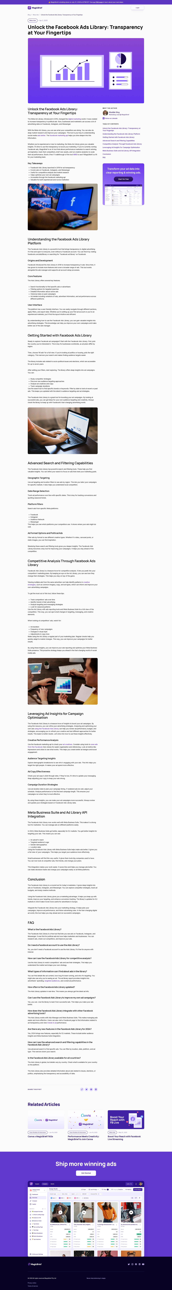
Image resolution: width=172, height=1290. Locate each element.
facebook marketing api (58, 135)
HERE (75, 154)
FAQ (104, 157)
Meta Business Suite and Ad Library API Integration (121, 151)
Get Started (86, 1173)
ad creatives (67, 744)
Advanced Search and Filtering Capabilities (119, 141)
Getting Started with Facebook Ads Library (118, 137)
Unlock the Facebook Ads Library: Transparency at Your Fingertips (62, 15)
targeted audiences (52, 981)
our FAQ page (98, 2)
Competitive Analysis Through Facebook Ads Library (122, 144)
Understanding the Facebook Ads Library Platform (121, 134)
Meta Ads (36, 15)
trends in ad (51, 1023)
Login (137, 7)
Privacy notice (32, 1283)
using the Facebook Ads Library (46, 729)
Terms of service (33, 1286)
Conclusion (107, 154)
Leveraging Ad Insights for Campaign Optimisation (121, 147)
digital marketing (74, 119)
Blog (29, 15)
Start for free (123, 179)
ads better (41, 135)
